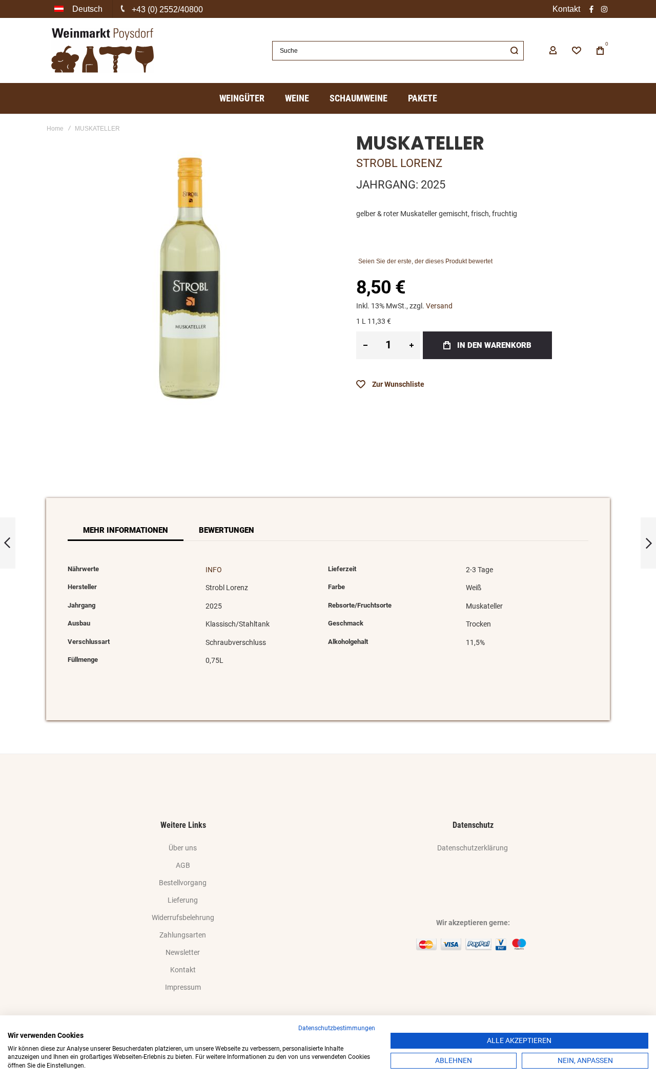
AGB (183, 865)
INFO (214, 570)
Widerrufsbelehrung (183, 917)
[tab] (125, 530)
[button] (79, 9)
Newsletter (183, 952)
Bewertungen (226, 530)
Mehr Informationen (125, 530)
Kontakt (566, 9)
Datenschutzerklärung (472, 848)
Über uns (183, 848)
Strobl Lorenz (399, 163)
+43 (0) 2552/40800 (167, 9)
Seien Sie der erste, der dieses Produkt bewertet (425, 261)
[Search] (514, 50)
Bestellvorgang (183, 883)
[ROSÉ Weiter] (648, 543)
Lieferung (183, 900)
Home (55, 128)
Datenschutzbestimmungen (336, 1028)
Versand (439, 306)
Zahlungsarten (182, 935)
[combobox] (398, 50)
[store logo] (102, 50)
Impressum (183, 987)
